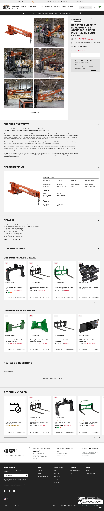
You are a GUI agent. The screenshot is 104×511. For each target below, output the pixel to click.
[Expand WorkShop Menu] (57, 8)
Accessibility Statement (95, 505)
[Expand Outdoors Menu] (70, 8)
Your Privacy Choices (59, 492)
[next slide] (99, 437)
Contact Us (56, 473)
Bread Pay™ (93, 70)
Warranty (56, 489)
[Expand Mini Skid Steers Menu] (32, 8)
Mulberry (91, 66)
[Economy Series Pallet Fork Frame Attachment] (64, 325)
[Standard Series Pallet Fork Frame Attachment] (39, 272)
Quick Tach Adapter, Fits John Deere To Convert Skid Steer (15, 340)
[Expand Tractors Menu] (23, 8)
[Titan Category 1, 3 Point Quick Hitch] (15, 272)
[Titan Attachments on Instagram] (4, 491)
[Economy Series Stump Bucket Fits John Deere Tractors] (39, 325)
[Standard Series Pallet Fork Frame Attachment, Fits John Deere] (64, 272)
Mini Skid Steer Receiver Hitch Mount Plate (87, 340)
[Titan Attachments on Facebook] (9, 491)
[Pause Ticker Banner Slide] (80, 13)
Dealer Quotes (57, 479)
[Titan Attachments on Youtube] (14, 491)
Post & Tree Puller (60, 13)
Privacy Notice (61, 505)
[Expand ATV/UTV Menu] (40, 8)
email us (90, 448)
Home (72, 17)
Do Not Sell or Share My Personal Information (74, 505)
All (75, 17)
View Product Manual (12, 240)
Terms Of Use (53, 505)
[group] (15, 415)
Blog (71, 473)
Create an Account (90, 473)
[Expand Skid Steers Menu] (15, 8)
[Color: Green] (58, 427)
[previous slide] (95, 437)
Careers (39, 473)
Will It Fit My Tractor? (75, 470)
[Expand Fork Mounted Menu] (48, 8)
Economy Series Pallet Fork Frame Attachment (64, 340)
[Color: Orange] (60, 427)
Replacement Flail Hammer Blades (88, 287)
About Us (40, 470)
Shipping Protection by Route (13, 422)
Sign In (87, 470)
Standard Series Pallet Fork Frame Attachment (39, 288)
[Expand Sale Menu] (18, 10)
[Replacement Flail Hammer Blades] (89, 272)
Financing (40, 479)
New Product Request (43, 476)
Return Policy (57, 486)
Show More (35, 113)
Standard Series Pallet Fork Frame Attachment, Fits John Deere (64, 288)
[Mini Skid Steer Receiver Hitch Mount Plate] (89, 325)
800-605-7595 (36, 451)
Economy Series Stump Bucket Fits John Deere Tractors (39, 340)
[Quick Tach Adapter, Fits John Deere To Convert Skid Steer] (15, 325)
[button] (99, 7)
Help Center (56, 470)
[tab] (8, 372)
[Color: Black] (55, 427)
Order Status (57, 476)
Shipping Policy (57, 482)
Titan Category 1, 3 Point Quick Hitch (13, 288)
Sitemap (87, 505)
